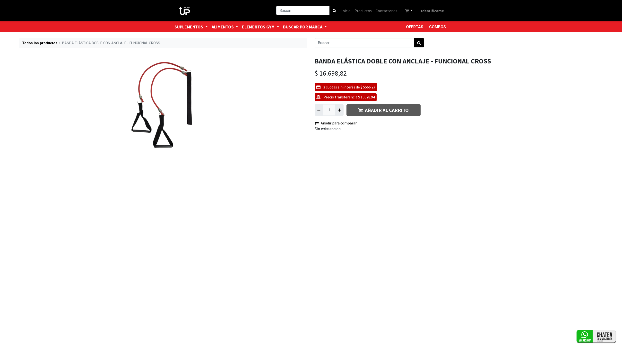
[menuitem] (346, 11)
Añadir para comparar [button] (339, 123)
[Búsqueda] (334, 10)
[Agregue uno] (339, 109)
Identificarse (432, 10)
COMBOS (437, 27)
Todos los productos (39, 43)
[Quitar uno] (319, 109)
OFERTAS (414, 27)
